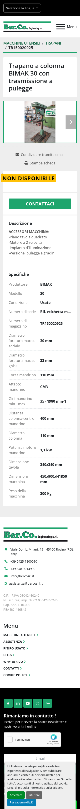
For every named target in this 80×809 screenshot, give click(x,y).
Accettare (16, 795)
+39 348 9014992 (22, 569)
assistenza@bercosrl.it (26, 583)
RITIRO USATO (14, 648)
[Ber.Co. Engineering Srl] (35, 534)
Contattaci (40, 204)
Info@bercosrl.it (22, 576)
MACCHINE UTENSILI (19, 635)
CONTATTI (11, 668)
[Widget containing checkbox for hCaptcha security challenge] (32, 739)
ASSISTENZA (12, 641)
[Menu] (60, 26)
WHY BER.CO (13, 661)
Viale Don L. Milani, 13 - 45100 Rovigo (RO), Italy (42, 551)
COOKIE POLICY (15, 675)
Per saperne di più (22, 802)
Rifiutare (34, 795)
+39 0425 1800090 (23, 561)
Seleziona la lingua (20, 8)
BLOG (7, 655)
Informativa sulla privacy (46, 788)
